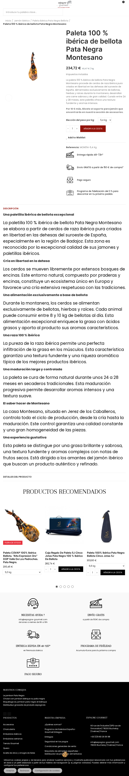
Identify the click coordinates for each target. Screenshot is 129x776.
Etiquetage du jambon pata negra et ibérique (25, 701)
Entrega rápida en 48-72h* (33, 645)
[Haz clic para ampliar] (9, 98)
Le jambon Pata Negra (13, 695)
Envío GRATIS (96, 615)
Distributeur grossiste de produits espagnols (24, 705)
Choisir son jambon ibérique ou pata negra (24, 698)
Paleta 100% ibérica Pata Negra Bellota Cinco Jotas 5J (105, 554)
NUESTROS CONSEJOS (14, 689)
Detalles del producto (17, 476)
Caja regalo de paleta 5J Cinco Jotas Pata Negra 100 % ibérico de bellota (64, 556)
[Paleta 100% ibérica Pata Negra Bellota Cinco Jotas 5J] (106, 525)
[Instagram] (9, 714)
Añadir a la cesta (93, 128)
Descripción (10, 208)
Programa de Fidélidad (96, 645)
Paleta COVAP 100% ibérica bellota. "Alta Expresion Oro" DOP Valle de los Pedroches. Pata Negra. (20, 557)
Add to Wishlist (76, 137)
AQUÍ (31, 765)
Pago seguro (33, 674)
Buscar (58, 12)
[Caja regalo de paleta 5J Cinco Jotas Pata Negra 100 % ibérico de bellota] (64, 525)
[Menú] (4, 4)
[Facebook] (5, 714)
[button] (57, 586)
